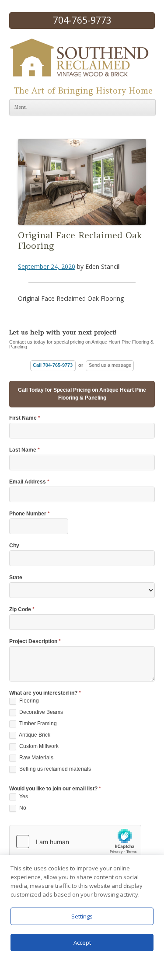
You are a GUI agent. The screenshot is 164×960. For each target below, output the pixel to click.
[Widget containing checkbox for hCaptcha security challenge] (75, 841)
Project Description (35, 641)
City (14, 546)
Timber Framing (37, 723)
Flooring (28, 701)
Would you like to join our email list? (55, 789)
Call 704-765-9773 (53, 365)
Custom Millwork (38, 746)
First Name (24, 418)
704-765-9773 (82, 20)
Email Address (29, 482)
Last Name (24, 450)
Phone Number (29, 514)
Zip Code (22, 609)
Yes (23, 796)
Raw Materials (35, 758)
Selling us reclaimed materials (54, 769)
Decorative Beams (40, 712)
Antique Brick (34, 735)
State (15, 578)
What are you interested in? (45, 693)
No (22, 808)
